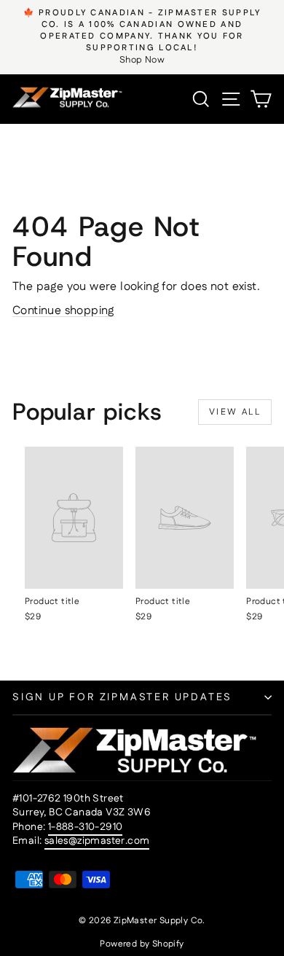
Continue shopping (63, 310)
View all (235, 412)
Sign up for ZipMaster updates (122, 697)
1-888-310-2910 (85, 827)
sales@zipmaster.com (97, 841)
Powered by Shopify (142, 944)
